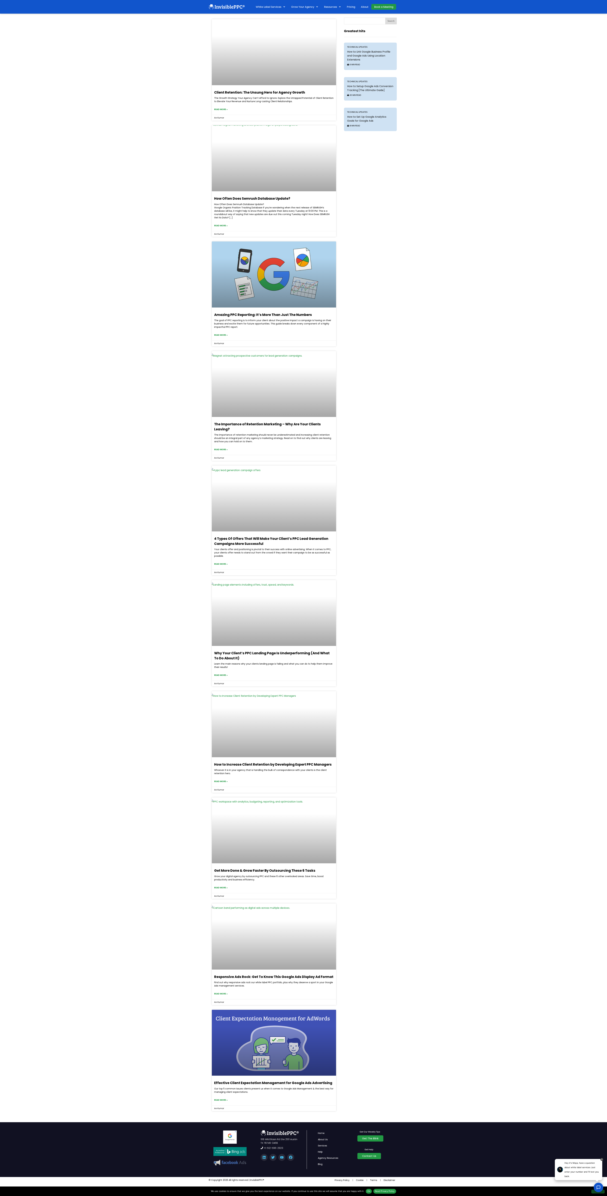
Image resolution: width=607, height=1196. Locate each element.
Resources (330, 7)
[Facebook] (290, 1157)
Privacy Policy (342, 1180)
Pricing (351, 7)
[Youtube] (281, 1157)
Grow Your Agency (302, 7)
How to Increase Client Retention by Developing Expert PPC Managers (273, 764)
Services (322, 1145)
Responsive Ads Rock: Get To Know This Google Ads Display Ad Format (273, 976)
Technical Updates (357, 46)
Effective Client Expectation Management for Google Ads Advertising (273, 1083)
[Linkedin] (264, 1157)
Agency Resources (328, 1158)
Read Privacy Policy (385, 1191)
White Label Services (268, 7)
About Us (323, 1139)
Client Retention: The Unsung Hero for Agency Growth (259, 92)
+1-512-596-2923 (273, 1148)
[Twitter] (273, 1157)
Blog (320, 1164)
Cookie (360, 1180)
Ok (368, 1191)
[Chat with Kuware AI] (598, 1187)
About (364, 7)
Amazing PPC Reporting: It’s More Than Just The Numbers (263, 314)
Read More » (221, 109)
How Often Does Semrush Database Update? (252, 198)
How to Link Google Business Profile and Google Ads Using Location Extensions (368, 55)
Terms (373, 1180)
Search (391, 21)
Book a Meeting (383, 7)
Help (320, 1151)
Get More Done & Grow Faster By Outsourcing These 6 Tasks (264, 870)
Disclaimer (389, 1180)
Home (321, 1133)
